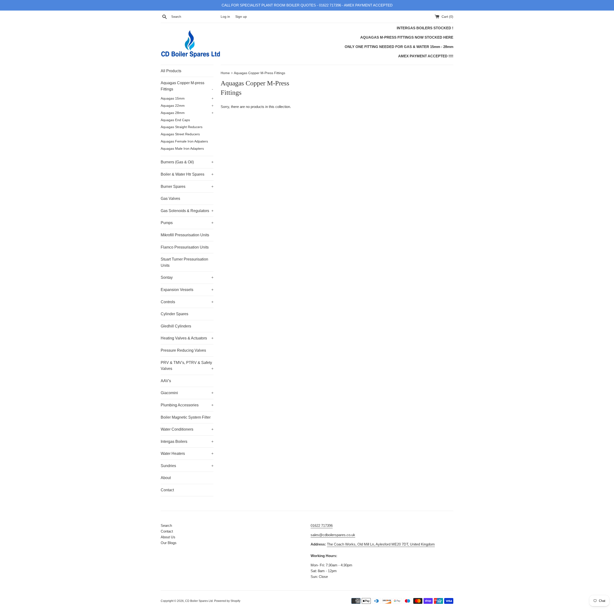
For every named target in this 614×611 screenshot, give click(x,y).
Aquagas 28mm (187, 113)
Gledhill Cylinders (176, 326)
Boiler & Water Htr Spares (187, 174)
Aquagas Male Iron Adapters (182, 148)
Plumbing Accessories (187, 405)
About (166, 478)
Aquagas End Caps (175, 120)
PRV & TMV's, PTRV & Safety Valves (187, 366)
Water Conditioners (187, 429)
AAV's (166, 381)
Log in (225, 16)
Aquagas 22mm (187, 105)
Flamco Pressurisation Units (185, 247)
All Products (171, 71)
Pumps (187, 223)
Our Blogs (169, 543)
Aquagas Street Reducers (180, 134)
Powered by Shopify (227, 601)
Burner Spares (187, 186)
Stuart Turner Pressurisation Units (184, 262)
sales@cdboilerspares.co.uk (333, 535)
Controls (187, 302)
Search (166, 525)
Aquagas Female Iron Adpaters (184, 141)
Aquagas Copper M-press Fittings (187, 86)
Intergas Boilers (187, 441)
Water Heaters (187, 453)
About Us (168, 537)
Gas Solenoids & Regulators (187, 211)
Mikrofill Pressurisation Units (185, 235)
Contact (167, 490)
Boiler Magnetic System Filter (186, 417)
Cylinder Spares (174, 314)
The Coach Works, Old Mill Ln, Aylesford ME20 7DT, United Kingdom (381, 544)
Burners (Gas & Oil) (187, 162)
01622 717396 (322, 525)
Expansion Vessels (187, 290)
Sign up (241, 16)
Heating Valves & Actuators (187, 338)
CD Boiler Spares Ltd (199, 601)
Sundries (187, 466)
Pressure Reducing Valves (183, 350)
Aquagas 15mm (187, 98)
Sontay (187, 277)
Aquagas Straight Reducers (181, 127)
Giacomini (187, 393)
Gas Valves (170, 198)
